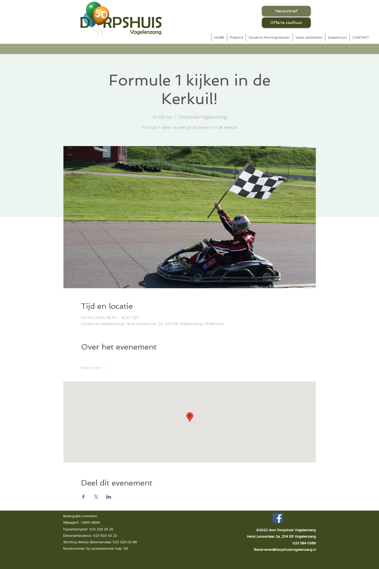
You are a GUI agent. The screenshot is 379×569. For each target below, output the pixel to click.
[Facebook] (278, 518)
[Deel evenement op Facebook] (83, 497)
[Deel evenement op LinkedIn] (108, 497)
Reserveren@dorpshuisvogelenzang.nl (285, 549)
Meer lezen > (93, 367)
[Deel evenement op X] (96, 497)
